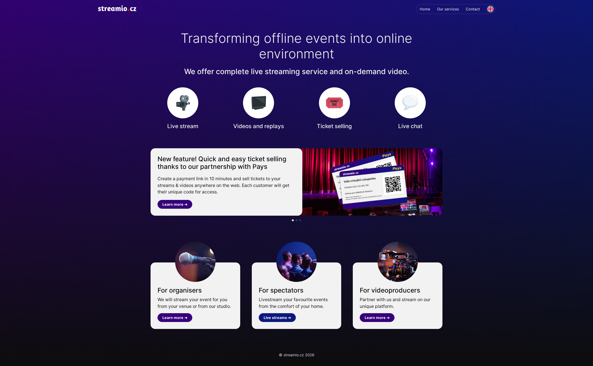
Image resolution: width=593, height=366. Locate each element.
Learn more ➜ (174, 204)
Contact (473, 9)
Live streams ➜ (277, 317)
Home (425, 9)
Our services (448, 9)
